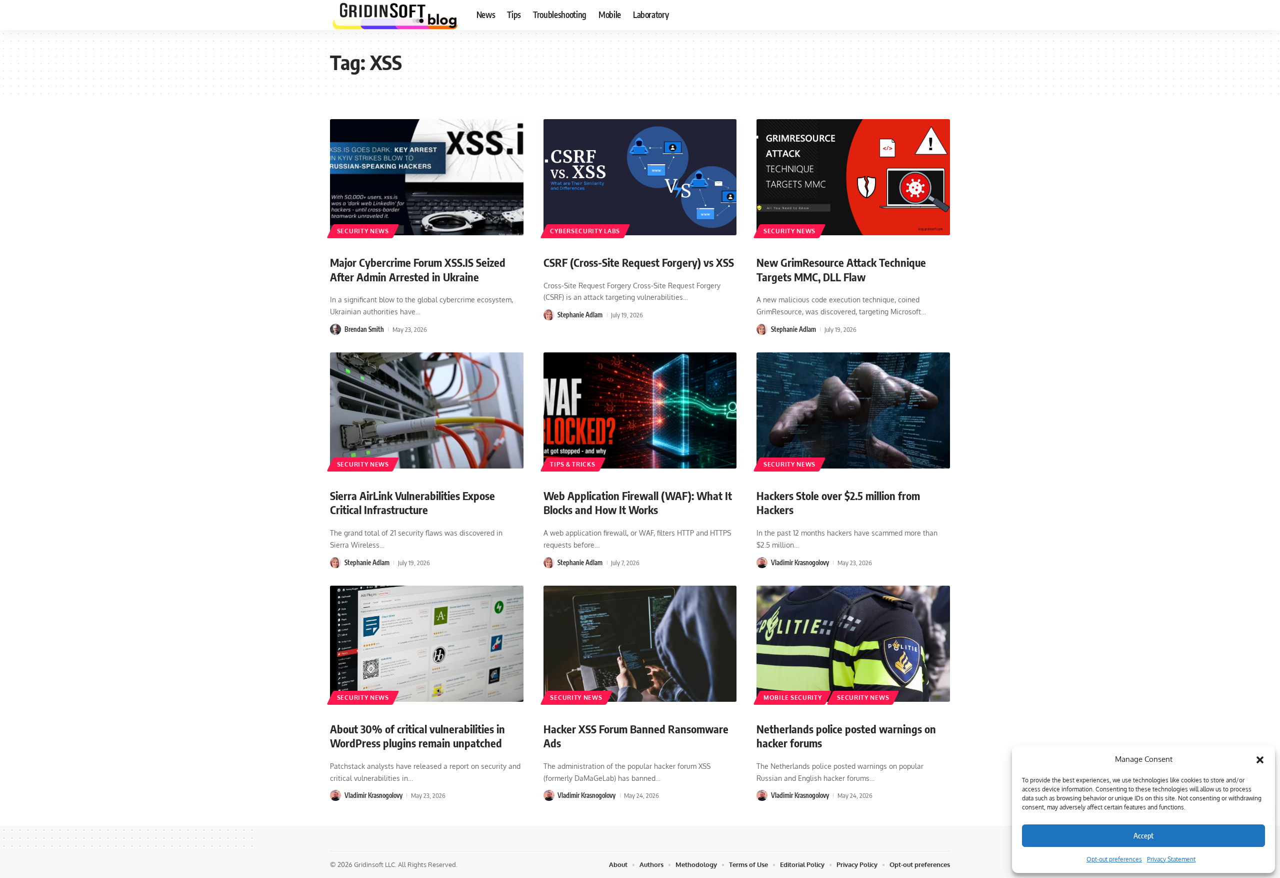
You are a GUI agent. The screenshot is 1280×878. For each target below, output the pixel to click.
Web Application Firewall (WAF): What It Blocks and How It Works (638, 503)
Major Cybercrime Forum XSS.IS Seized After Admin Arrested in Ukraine (418, 269)
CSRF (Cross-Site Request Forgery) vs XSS (639, 262)
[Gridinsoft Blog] (395, 15)
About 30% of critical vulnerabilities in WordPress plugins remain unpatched (417, 736)
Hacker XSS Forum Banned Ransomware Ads (636, 736)
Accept (1144, 835)
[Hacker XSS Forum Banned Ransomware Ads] (640, 644)
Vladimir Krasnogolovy (800, 563)
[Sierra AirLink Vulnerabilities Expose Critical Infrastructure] (427, 410)
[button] (1260, 759)
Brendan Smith (364, 329)
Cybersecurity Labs (585, 231)
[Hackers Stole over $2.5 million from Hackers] (853, 410)
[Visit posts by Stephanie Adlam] (549, 314)
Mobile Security (793, 697)
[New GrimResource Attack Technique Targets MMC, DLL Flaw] (853, 177)
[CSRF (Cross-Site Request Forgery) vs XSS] (640, 177)
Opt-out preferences (1114, 859)
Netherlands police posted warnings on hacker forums (846, 736)
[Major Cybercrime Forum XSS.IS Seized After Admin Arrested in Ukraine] (427, 177)
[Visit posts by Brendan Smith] (335, 329)
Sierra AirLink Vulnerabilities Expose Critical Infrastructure (412, 503)
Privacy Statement (1171, 859)
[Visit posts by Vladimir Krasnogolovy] (762, 562)
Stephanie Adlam (580, 315)
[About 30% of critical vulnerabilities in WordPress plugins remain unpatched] (427, 644)
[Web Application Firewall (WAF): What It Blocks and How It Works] (640, 410)
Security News (363, 231)
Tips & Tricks (572, 464)
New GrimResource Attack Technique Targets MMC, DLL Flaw (841, 269)
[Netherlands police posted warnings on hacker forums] (853, 644)
